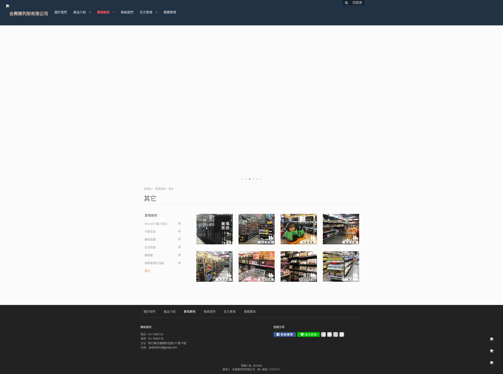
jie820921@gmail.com (163, 347)
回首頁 (147, 188)
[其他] (341, 280)
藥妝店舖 (150, 239)
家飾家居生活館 (154, 263)
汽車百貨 (150, 231)
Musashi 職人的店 (156, 223)
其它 (147, 271)
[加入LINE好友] (308, 334)
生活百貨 (150, 247)
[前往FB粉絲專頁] (285, 334)
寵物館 (149, 255)
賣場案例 (160, 188)
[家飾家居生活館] (299, 280)
